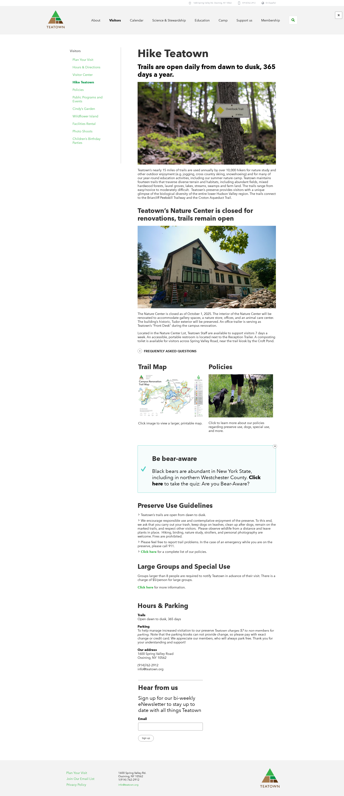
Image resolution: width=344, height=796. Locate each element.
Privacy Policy (76, 784)
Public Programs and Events (87, 99)
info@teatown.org (128, 784)
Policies (78, 90)
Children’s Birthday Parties (87, 141)
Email (142, 719)
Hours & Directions (86, 67)
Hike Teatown (83, 82)
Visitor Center (83, 75)
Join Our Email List (80, 778)
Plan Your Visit (83, 60)
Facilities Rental (84, 124)
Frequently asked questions (170, 351)
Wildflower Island (85, 116)
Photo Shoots (82, 131)
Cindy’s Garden (84, 109)
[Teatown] (270, 778)
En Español (271, 3)
